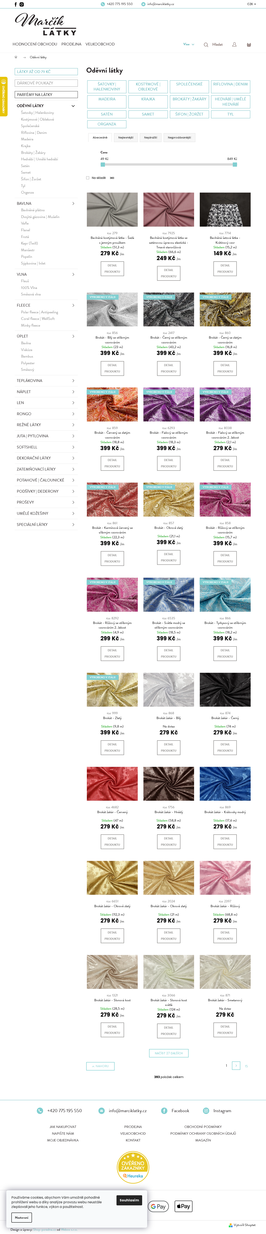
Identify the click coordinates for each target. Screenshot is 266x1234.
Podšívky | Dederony (37, 491)
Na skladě (103, 178)
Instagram (222, 1111)
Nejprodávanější (179, 138)
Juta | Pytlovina (32, 436)
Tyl (23, 186)
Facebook (180, 1111)
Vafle (25, 223)
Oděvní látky (30, 106)
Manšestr (28, 250)
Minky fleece (30, 325)
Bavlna (24, 203)
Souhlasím (129, 1200)
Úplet (22, 336)
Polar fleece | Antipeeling (39, 312)
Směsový (27, 369)
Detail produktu (112, 268)
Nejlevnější (125, 138)
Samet (26, 172)
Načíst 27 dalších (169, 1053)
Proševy (25, 502)
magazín (203, 1140)
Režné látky (29, 425)
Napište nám (63, 1133)
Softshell (27, 447)
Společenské (30, 126)
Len (20, 403)
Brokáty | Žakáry (33, 152)
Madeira (27, 139)
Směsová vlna (31, 294)
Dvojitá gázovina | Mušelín (40, 216)
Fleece (23, 305)
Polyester (28, 363)
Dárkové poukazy (35, 83)
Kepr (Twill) (29, 243)
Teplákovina (29, 380)
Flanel (25, 230)
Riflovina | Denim (34, 132)
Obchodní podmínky (203, 1126)
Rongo (24, 414)
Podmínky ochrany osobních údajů (203, 1133)
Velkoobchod (133, 1133)
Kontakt (133, 1140)
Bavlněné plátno (33, 210)
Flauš (25, 281)
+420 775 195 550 (120, 4)
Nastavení (21, 1217)
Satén (25, 166)
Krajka (25, 146)
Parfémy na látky (34, 94)
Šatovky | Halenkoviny (37, 112)
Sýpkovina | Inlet (33, 263)
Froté (25, 236)
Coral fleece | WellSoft (38, 318)
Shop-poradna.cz (44, 1229)
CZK (250, 4)
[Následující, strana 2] (236, 1065)
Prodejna (133, 1126)
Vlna (22, 274)
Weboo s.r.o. (69, 1229)
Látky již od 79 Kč (34, 71)
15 (246, 1066)
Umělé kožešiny (32, 513)
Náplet (24, 392)
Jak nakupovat (63, 1126)
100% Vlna (29, 287)
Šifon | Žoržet (31, 179)
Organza (27, 192)
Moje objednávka (63, 1140)
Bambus (27, 356)
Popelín (26, 256)
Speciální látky (32, 524)
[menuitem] (35, 44)
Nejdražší (150, 138)
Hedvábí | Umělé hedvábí (39, 159)
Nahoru (102, 1066)
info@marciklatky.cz (160, 4)
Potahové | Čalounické (40, 480)
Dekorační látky (34, 458)
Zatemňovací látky (36, 469)
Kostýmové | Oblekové (37, 119)
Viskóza (26, 349)
